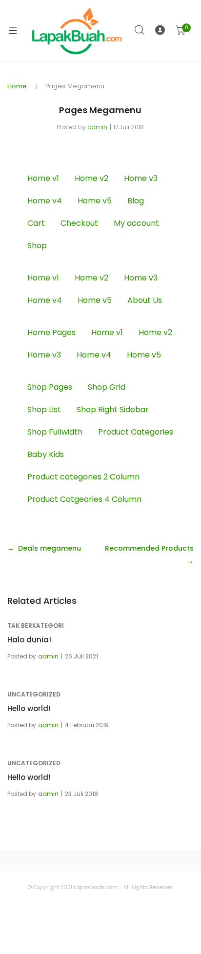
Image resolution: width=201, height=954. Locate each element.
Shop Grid (106, 387)
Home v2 (91, 178)
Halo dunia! (29, 640)
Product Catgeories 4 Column (84, 499)
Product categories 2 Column (83, 476)
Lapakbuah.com (95, 887)
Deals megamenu (49, 548)
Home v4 (44, 200)
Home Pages (51, 332)
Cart (36, 223)
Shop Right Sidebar (113, 409)
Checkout (79, 223)
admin (97, 127)
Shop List (44, 409)
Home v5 (95, 200)
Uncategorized (33, 694)
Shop (37, 245)
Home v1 (43, 178)
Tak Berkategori (35, 625)
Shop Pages (49, 387)
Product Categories (135, 431)
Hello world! (29, 708)
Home (17, 86)
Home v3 (141, 178)
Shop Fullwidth (54, 431)
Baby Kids (45, 454)
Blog (135, 200)
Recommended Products (149, 548)
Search (140, 30)
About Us (144, 300)
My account (136, 223)
